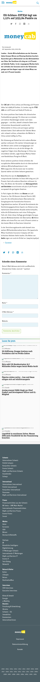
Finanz (4, 500)
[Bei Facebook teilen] (15, 23)
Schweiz (5, 458)
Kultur (4, 572)
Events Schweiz (7, 468)
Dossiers (5, 604)
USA (3, 530)
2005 (17, 674)
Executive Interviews (9, 591)
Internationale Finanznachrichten (14, 508)
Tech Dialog (6, 561)
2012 (23, 671)
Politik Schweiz (7, 463)
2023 (15, 669)
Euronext (8, 243)
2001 (35, 674)
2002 (30, 674)
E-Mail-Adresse (8, 312)
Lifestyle (5, 575)
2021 (23, 669)
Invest (4, 516)
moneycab (8, 47)
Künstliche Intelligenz (10, 545)
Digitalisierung (7, 548)
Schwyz (5, 476)
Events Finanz (7, 514)
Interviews (6, 585)
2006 (13, 674)
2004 (22, 674)
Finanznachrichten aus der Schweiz (14, 503)
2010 (31, 671)
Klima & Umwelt (8, 596)
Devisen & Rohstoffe (9, 535)
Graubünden (6, 474)
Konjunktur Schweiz (9, 466)
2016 (7, 671)
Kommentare (6, 617)
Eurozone (5, 527)
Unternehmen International (12, 484)
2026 (2, 669)
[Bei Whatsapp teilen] (20, 23)
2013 (19, 671)
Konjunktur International (11, 490)
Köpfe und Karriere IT (10, 556)
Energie (5, 598)
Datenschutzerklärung (20, 644)
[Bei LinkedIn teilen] (24, 23)
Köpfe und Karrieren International (14, 495)
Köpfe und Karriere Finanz (11, 511)
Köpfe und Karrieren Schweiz (12, 471)
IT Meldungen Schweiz (10, 551)
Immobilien (6, 615)
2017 (3, 671)
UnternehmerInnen (9, 620)
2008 (5, 674)
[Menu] (3, 3)
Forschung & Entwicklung (11, 606)
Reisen (4, 577)
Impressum (20, 639)
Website (5, 321)
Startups (5, 540)
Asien (4, 524)
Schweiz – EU (7, 612)
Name (4, 303)
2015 (11, 671)
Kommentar (6, 273)
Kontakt (20, 649)
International (7, 482)
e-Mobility (6, 601)
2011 (27, 671)
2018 (36, 669)
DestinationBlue (8, 580)
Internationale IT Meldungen (12, 553)
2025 (7, 669)
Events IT (5, 559)
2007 (9, 674)
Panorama (5, 492)
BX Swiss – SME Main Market (12, 506)
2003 (26, 674)
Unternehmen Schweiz (10, 460)
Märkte (20, 11)
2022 (19, 669)
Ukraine (5, 609)
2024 (11, 669)
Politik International (9, 487)
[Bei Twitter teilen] (11, 23)
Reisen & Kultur (7, 569)
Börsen (4, 532)
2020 (28, 669)
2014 (15, 671)
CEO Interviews (7, 588)
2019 (32, 669)
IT (3, 543)
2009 (36, 671)
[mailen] (28, 23)
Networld (5, 564)
